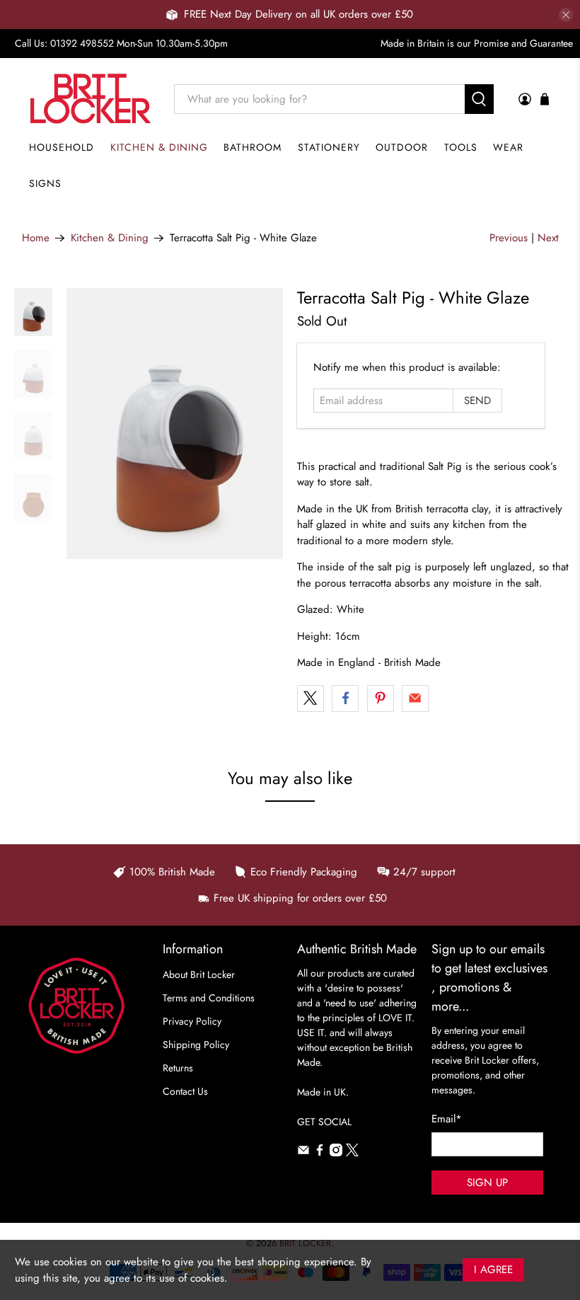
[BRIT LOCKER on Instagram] (336, 1153)
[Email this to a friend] (415, 698)
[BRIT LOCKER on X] (352, 1153)
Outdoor (402, 147)
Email (446, 1119)
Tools (460, 147)
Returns (178, 1068)
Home (36, 238)
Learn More (257, 1278)
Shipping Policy (196, 1044)
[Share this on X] (310, 698)
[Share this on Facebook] (345, 698)
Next (548, 238)
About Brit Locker (199, 974)
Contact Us (185, 1091)
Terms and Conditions (209, 998)
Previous (508, 238)
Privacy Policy (192, 1021)
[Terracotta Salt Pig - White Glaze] (174, 423)
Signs (45, 183)
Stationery (329, 147)
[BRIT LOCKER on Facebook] (319, 1153)
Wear (508, 147)
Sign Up (487, 1182)
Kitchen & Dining (159, 147)
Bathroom (253, 147)
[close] (566, 15)
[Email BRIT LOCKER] (303, 1153)
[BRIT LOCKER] (91, 99)
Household (61, 147)
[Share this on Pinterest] (380, 698)
